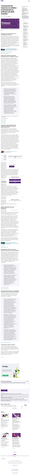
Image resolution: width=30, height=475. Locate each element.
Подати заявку (5, 375)
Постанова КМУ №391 (4, 287)
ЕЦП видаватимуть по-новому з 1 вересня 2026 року (25, 14)
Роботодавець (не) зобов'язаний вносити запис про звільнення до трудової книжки (25, 17)
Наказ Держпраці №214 (5, 53)
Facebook (1, 358)
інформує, (2, 347)
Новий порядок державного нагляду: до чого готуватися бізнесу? (11, 393)
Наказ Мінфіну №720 (4, 118)
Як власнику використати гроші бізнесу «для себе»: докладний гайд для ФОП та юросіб (5, 420)
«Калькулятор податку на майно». (25, 46)
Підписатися (14, 408)
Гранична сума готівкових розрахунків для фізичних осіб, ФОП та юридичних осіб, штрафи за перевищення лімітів (12, 243)
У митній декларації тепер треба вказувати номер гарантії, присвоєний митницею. (25, 33)
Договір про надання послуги (15, 470)
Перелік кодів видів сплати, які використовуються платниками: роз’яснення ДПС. (25, 37)
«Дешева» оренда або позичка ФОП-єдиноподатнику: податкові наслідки (16, 429)
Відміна (15, 182)
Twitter (3, 358)
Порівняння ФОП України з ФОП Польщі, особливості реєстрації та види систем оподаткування (16, 446)
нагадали (2, 294)
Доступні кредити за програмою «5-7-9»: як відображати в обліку (11, 151)
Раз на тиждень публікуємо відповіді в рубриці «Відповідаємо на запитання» (13, 382)
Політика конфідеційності (15, 469)
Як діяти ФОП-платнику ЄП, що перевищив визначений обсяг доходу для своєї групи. (25, 44)
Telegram (5, 358)
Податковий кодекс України (5, 342)
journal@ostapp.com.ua (15, 465)
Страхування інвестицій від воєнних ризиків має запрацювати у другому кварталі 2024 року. (25, 30)
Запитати (4, 390)
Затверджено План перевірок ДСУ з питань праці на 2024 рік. (26, 24)
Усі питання (27, 381)
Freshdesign (16, 472)
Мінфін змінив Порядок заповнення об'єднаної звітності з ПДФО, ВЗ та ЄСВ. (26, 26)
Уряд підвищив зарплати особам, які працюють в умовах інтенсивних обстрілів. (26, 40)
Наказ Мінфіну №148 (4, 247)
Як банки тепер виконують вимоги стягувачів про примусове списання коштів (25, 10)
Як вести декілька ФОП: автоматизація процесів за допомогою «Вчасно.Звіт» (15, 440)
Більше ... (3, 447)
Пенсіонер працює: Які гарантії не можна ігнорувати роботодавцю (5, 440)
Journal (3, 1)
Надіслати (11, 166)
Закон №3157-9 (3, 121)
